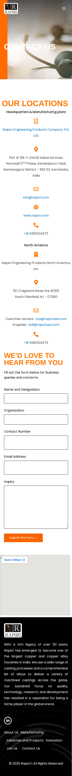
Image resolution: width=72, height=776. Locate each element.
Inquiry (9, 481)
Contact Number (17, 431)
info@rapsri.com (36, 197)
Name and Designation (22, 389)
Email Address (15, 456)
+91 (27, 233)
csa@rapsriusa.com (51, 319)
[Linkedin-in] (8, 720)
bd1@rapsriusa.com (44, 324)
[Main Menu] (64, 8)
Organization (14, 410)
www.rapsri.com (36, 215)
